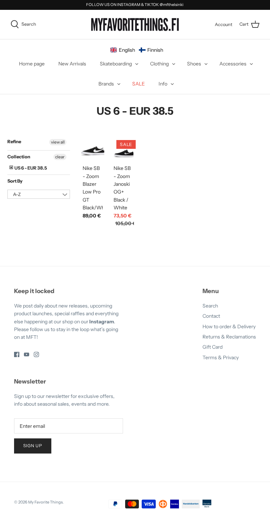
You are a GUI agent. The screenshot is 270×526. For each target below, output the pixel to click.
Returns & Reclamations (229, 337)
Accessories (232, 64)
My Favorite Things (45, 502)
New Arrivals (72, 64)
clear (60, 156)
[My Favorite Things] (135, 24)
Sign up (32, 445)
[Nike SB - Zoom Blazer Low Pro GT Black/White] (93, 151)
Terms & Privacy (220, 357)
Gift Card (212, 347)
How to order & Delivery (229, 326)
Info (163, 84)
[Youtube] (26, 354)
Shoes (194, 64)
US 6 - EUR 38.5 (30, 168)
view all (58, 142)
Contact (211, 316)
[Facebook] (16, 354)
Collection (18, 156)
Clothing (159, 64)
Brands (106, 84)
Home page (32, 64)
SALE (138, 84)
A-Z (17, 194)
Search (210, 306)
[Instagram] (36, 354)
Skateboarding (116, 64)
